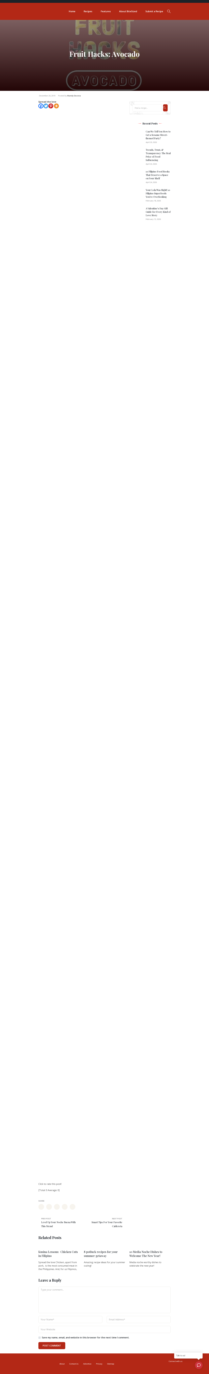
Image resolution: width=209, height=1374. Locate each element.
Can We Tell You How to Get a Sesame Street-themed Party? (158, 135)
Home (72, 11)
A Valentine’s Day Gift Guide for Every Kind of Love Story (158, 212)
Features (106, 11)
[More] (56, 105)
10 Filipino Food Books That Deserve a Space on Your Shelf (158, 175)
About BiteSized (128, 11)
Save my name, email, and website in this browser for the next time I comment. (85, 1337)
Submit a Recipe (154, 11)
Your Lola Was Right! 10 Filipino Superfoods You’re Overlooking (158, 193)
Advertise (87, 1364)
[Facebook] (40, 105)
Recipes (88, 11)
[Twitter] (45, 105)
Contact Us (73, 1364)
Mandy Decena (74, 95)
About (62, 1364)
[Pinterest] (50, 105)
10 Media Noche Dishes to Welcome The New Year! (145, 1254)
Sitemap (110, 1364)
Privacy (99, 1364)
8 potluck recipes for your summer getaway (101, 1254)
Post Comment (52, 1345)
